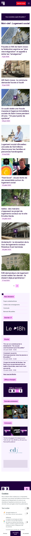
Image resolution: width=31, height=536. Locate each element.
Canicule (6, 308)
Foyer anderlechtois (10, 301)
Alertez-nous (21, 3)
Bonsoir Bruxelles (9, 312)
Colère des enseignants (11, 305)
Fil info (6, 339)
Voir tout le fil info (9, 374)
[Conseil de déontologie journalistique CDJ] (15, 450)
